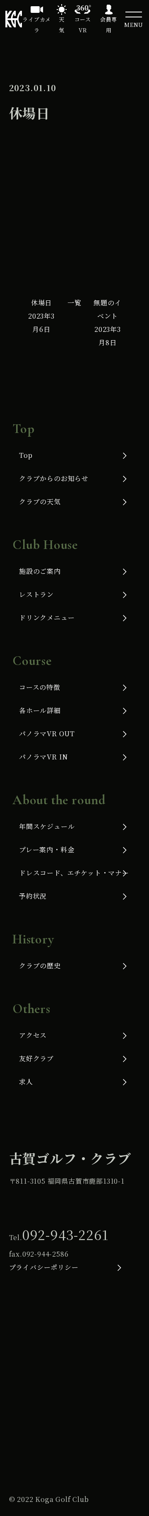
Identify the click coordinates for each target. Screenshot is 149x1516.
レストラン (36, 594)
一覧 (74, 302)
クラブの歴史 (40, 965)
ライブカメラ (36, 24)
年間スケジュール (46, 826)
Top (25, 455)
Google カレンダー (84, 209)
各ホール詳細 (40, 710)
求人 (26, 1081)
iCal (24, 209)
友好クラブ (36, 1058)
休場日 (41, 316)
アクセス (33, 1035)
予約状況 (33, 896)
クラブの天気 (40, 501)
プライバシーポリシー (44, 1267)
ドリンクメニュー (46, 617)
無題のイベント (107, 322)
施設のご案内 (40, 571)
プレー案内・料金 (46, 849)
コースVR (82, 24)
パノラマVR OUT (47, 733)
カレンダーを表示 (103, 239)
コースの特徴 (39, 687)
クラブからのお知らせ (54, 478)
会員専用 (108, 24)
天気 (62, 24)
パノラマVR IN (43, 757)
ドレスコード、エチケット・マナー (74, 873)
